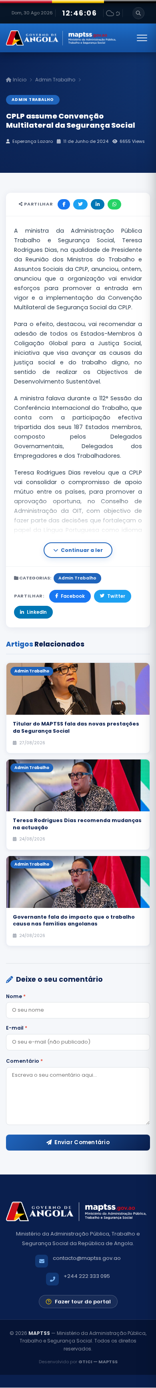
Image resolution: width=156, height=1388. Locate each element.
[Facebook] (64, 204)
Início (19, 79)
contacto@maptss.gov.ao (87, 1258)
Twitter (116, 596)
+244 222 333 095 (87, 1276)
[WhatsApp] (114, 204)
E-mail (16, 1027)
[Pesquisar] (138, 13)
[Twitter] (80, 204)
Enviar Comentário (82, 1142)
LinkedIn (37, 612)
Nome (16, 996)
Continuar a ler (82, 550)
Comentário (24, 1061)
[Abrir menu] (142, 38)
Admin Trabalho (55, 79)
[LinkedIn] (97, 204)
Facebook (73, 596)
